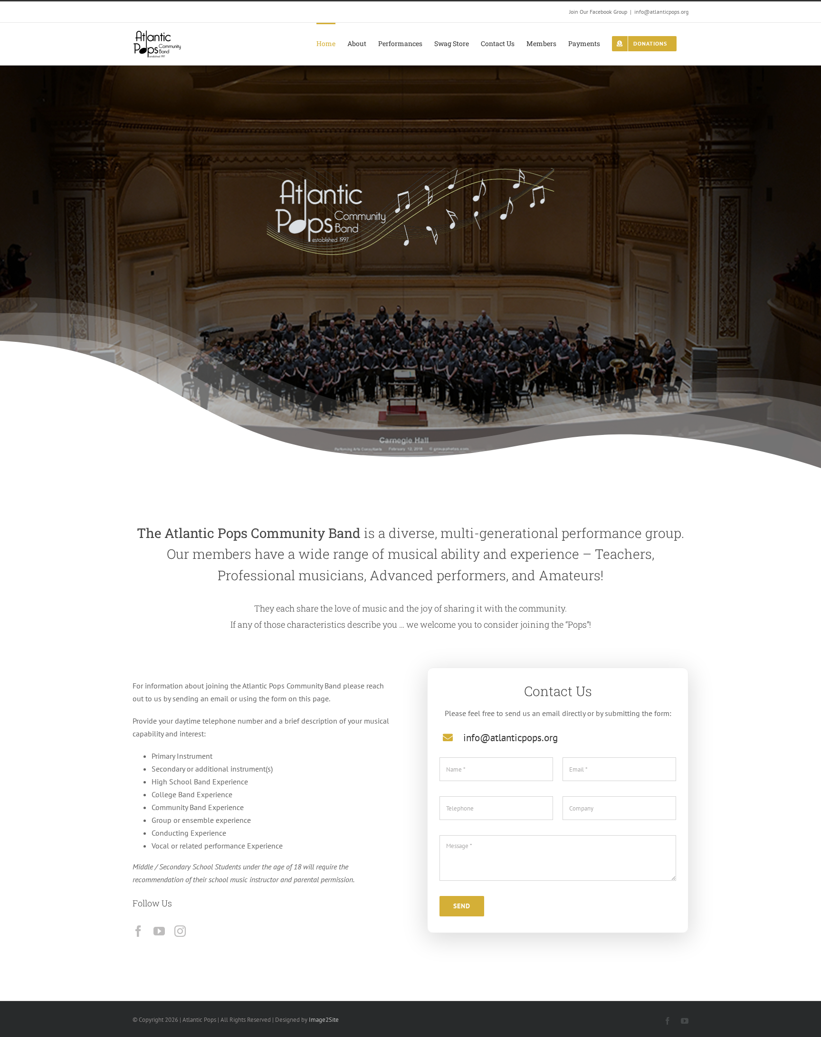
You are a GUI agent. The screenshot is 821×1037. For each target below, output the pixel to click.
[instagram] (180, 931)
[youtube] (159, 931)
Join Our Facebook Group (598, 11)
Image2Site (324, 1020)
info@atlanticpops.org (661, 11)
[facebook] (138, 931)
